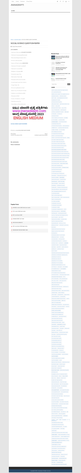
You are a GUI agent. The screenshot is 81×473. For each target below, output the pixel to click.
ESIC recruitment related (57, 169)
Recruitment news (55, 370)
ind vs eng (54, 227)
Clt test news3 (54, 119)
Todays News (54, 440)
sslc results (63, 411)
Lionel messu (66, 294)
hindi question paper (56, 219)
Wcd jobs (53, 462)
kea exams (60, 266)
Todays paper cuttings (56, 444)
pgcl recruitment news (56, 338)
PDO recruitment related (62, 334)
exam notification (55, 179)
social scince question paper (57, 399)
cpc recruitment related (57, 125)
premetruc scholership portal (58, 346)
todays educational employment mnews (60, 438)
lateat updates (61, 292)
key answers (63, 268)
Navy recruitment (62, 316)
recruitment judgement (57, 368)
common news (55, 121)
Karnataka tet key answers (57, 262)
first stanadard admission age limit (59, 191)
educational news (55, 163)
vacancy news (54, 460)
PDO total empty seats (56, 336)
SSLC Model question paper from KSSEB (59, 407)
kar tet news (54, 250)
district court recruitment (57, 135)
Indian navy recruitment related (58, 229)
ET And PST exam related (56, 171)
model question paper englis (57, 312)
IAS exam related (55, 223)
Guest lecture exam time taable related (60, 215)
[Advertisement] (29, 25)
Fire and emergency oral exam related (59, 189)
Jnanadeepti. (40, 470)
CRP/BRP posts (54, 127)
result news (65, 376)
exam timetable (55, 183)
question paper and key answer (58, 358)
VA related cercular (56, 454)
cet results (59, 113)
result (60, 376)
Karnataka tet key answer (57, 260)
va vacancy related (55, 456)
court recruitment (63, 121)
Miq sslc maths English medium (58, 308)
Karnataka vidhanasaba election (58, 264)
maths (68, 298)
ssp (67, 411)
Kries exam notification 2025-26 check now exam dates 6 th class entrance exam (62, 57)
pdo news (53, 334)
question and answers (56, 354)
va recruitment (61, 450)
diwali (68, 137)
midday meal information (57, 304)
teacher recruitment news (57, 422)
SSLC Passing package (56, 411)
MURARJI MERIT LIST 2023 (18, 218)
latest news (54, 294)
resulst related (55, 376)
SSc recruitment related (56, 405)
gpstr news (63, 211)
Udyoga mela (54, 450)
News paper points (55, 326)
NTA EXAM (53, 330)
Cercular (66, 111)
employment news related (57, 165)
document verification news (57, 139)
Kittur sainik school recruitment (58, 272)
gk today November (56, 201)
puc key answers (55, 352)
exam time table (61, 181)
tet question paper (55, 428)
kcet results (54, 266)
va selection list (64, 454)
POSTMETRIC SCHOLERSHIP (56, 344)
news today (62, 326)
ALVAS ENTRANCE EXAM (61, 78)
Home (13, 10)
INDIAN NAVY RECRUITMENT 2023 (20, 229)
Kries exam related (55, 284)
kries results (65, 286)
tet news (65, 426)
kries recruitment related (57, 286)
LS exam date (62, 296)
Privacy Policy (29, 1)
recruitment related (64, 370)
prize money (54, 348)
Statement (65, 415)
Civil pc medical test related (57, 117)
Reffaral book (55, 372)
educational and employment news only (60, 151)
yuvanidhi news (59, 462)
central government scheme (58, 111)
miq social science (61, 306)
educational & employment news (58, 143)
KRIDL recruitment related (57, 282)
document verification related (58, 141)
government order (56, 207)
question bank (65, 354)
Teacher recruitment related (58, 424)
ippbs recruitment (55, 237)
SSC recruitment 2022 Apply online (20, 226)
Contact (17, 1)
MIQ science (54, 306)
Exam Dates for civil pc (61, 175)
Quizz (60, 360)
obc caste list (59, 330)
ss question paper (17, 39)
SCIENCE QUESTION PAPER (41, 135)
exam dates (54, 175)
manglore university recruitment (58, 298)
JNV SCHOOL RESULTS (18, 222)
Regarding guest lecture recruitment (59, 374)
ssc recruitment (55, 403)
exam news (62, 177)
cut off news (62, 129)
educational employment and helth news (60, 157)
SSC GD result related (64, 401)
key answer (65, 266)
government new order (56, 205)
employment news (64, 163)
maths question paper (56, 300)
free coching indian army (57, 195)
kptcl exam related (63, 278)
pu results (61, 350)
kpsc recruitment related (57, 276)
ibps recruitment (55, 225)
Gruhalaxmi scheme (62, 213)
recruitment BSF (61, 366)
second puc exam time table (57, 395)
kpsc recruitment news (64, 274)
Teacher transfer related (57, 426)
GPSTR (65, 209)
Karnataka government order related (59, 254)
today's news (54, 434)
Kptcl (64, 276)
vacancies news (55, 458)
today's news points (56, 436)
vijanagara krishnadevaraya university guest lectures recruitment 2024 (61, 68)
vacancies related (62, 458)
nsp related (67, 328)
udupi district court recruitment (58, 448)
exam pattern (63, 179)
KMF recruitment (55, 274)
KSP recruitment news (56, 290)
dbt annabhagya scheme (57, 131)
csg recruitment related (63, 127)
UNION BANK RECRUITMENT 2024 (63, 73)
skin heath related (55, 397)
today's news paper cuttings (63, 434)
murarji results (55, 316)
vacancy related (61, 460)
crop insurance (66, 125)
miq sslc (67, 306)
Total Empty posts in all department (59, 446)
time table (62, 428)
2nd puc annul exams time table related (60, 90)
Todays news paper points (57, 442)
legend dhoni (60, 294)
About (13, 1)
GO (68, 84)
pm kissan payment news (56, 342)
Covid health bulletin (56, 123)
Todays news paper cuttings (63, 440)
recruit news (62, 364)
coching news (61, 119)
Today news (54, 430)
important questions (64, 225)
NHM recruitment (55, 328)
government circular (56, 203)
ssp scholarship (62, 413)
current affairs (55, 129)
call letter (64, 107)
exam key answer (55, 177)
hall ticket (61, 217)
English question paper (56, 167)
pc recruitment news (63, 332)
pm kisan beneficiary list (56, 340)
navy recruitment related (57, 318)
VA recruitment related (56, 452)
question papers (55, 360)
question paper (55, 356)
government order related (57, 209)
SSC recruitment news (63, 403)
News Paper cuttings (61, 324)
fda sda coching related (62, 187)
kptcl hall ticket (55, 280)
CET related (54, 113)
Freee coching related (56, 199)
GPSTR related (54, 213)
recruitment (54, 366)
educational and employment (58, 147)
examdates (54, 185)
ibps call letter (62, 223)
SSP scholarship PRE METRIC (57, 415)
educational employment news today (59, 161)
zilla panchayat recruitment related (59, 464)
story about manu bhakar (57, 417)
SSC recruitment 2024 (17, 215)
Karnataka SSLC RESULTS (56, 258)
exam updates (61, 183)
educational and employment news (59, 149)
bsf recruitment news (56, 107)
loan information (55, 296)
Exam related (54, 181)
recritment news (55, 364)
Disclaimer (23, 1)
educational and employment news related (60, 153)
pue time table (62, 352)
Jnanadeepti (17, 5)
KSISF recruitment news (56, 288)
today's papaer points (65, 436)
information (54, 233)
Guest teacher (55, 217)
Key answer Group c (56, 268)
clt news (66, 117)
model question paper (56, 310)
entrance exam (65, 167)
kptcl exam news (55, 278)
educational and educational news (59, 145)
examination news (61, 185)
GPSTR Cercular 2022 (56, 211)
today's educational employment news (60, 432)
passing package (55, 332)
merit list (63, 300)
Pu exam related (55, 350)
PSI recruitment (61, 348)
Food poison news (55, 193)
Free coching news (55, 197)
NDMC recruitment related (57, 320)
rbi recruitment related (56, 362)
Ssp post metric (55, 413)
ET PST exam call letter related (58, 173)
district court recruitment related (59, 137)
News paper (54, 324)
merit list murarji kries (56, 302)
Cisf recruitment (55, 115)
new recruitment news (56, 322)
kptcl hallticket (63, 280)
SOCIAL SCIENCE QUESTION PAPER (19, 123)
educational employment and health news (60, 155)
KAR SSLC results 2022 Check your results (21, 207)
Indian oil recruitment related (58, 231)
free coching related (64, 197)
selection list (66, 395)
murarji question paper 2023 (57, 314)
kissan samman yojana (56, 270)
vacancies (62, 456)
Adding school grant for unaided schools (60, 94)
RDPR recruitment (66, 362)
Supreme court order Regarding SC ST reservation (61, 420)
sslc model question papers (57, 409)
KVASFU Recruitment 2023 (16, 135)
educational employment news (58, 159)
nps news (62, 328)
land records (54, 292)
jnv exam (62, 237)
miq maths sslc (66, 304)
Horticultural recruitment (57, 221)
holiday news (64, 219)
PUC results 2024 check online (19, 211)
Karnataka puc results (56, 256)
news (63, 322)
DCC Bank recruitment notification (60, 63)
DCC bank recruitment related (58, 133)
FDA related (54, 187)
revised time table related (57, 380)
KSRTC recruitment (65, 290)
